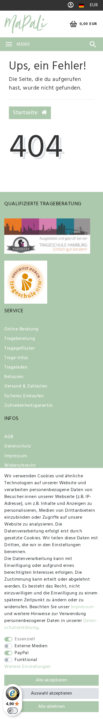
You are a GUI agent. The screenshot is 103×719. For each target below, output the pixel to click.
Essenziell (25, 639)
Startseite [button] (26, 112)
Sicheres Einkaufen (24, 396)
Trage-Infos (16, 358)
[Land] (81, 5)
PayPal (22, 653)
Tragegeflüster (19, 348)
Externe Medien (31, 646)
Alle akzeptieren (51, 680)
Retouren (13, 377)
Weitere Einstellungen (27, 666)
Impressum (15, 456)
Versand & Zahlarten (25, 386)
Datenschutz (17, 446)
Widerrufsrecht (20, 465)
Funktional (26, 659)
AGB (8, 437)
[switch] (12, 711)
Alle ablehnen (51, 706)
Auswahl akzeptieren (51, 693)
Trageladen (15, 367)
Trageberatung (19, 338)
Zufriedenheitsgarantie (28, 405)
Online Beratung (21, 329)
